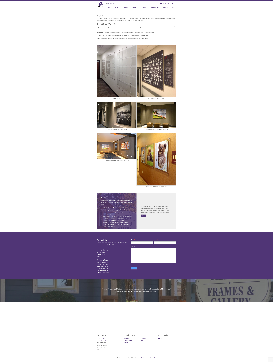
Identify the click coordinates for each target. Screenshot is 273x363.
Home (108, 7)
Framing (126, 7)
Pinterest (168, 3)
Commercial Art (154, 7)
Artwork (116, 7)
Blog (173, 7)
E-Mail (172, 3)
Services (134, 7)
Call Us (143, 215)
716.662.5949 (111, 3)
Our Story (165, 7)
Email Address (101, 338)
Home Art (144, 7)
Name (133, 239)
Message (133, 246)
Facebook (161, 3)
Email (155, 239)
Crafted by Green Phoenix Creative (149, 358)
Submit (134, 268)
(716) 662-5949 (102, 340)
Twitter (166, 3)
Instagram (163, 3)
